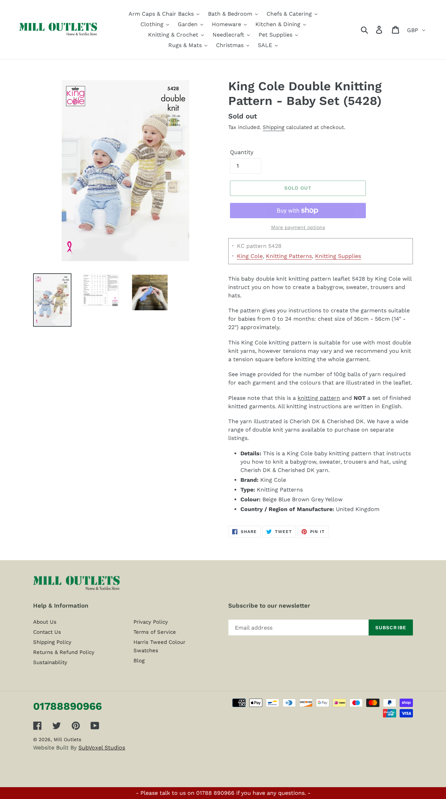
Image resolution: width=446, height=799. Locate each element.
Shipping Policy (52, 642)
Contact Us (47, 632)
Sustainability (50, 662)
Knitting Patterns (289, 256)
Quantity (241, 152)
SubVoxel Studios (101, 747)
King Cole (250, 256)
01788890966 (67, 706)
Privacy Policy (150, 622)
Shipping (273, 127)
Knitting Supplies (338, 256)
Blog (139, 660)
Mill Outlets (67, 739)
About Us (44, 622)
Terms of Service (154, 632)
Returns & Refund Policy (63, 652)
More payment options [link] (298, 227)
